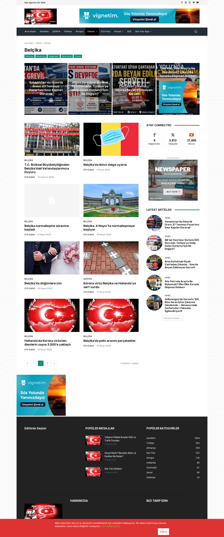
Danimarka (66, 56)
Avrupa (87, 279)
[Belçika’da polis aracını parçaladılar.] (111, 315)
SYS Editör (29, 177)
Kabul (163, 531)
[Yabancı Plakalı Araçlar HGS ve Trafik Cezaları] (93, 440)
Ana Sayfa (28, 43)
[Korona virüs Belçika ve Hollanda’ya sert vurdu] (111, 257)
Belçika (28, 160)
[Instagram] (186, 3)
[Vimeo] (194, 3)
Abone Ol (191, 133)
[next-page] (54, 363)
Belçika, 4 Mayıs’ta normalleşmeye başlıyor (109, 228)
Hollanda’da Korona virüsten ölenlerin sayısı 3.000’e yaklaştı (47, 342)
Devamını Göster (172, 318)
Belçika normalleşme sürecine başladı (46, 228)
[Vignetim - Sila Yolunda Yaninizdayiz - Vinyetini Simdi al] (41, 414)
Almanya (29, 56)
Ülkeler (39, 43)
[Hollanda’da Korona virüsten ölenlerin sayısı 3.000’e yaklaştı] (52, 315)
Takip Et (173, 133)
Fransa (78, 56)
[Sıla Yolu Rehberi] (93, 471)
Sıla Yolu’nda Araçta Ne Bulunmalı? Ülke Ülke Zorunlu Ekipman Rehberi (182, 284)
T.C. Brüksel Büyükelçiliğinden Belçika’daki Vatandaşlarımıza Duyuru (46, 168)
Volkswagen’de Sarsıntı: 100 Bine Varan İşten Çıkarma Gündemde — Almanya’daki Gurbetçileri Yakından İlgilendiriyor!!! (182, 305)
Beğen (154, 133)
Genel (46, 78)
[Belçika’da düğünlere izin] (52, 257)
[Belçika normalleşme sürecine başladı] (52, 200)
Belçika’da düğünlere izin (43, 283)
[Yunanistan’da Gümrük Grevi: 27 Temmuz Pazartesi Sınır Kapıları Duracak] (46, 89)
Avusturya (41, 56)
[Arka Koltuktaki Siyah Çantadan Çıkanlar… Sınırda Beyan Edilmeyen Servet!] (134, 89)
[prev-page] (27, 363)
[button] (196, 31)
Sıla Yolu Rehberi (113, 468)
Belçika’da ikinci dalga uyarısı (105, 165)
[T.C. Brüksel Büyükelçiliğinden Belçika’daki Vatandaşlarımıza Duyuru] (52, 139)
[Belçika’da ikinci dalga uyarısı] (111, 139)
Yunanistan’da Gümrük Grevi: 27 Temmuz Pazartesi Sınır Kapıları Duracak (182, 224)
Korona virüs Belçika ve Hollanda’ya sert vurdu (109, 285)
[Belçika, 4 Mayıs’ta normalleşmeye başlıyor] (111, 200)
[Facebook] (182, 3)
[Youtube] (198, 3)
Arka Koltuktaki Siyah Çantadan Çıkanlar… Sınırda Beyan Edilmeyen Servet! (181, 264)
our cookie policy (111, 526)
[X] (190, 3)
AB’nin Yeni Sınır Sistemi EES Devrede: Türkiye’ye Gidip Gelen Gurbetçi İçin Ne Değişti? (182, 244)
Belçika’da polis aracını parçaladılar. (109, 341)
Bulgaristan (54, 56)
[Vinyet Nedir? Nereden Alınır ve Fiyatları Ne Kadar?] (93, 456)
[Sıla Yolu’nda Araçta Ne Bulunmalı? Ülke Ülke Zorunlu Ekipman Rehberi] (178, 89)
